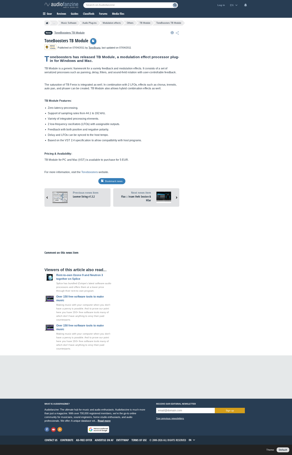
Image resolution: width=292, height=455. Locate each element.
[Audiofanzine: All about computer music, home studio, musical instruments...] (61, 5)
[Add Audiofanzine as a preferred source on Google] (98, 429)
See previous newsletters (170, 418)
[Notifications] (246, 5)
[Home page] (47, 23)
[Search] (175, 5)
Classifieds (88, 14)
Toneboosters (89, 172)
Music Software (68, 23)
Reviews (61, 14)
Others (130, 23)
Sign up (230, 410)
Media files (118, 14)
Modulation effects (112, 23)
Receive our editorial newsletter (176, 404)
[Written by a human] (50, 47)
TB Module (145, 23)
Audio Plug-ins (89, 23)
